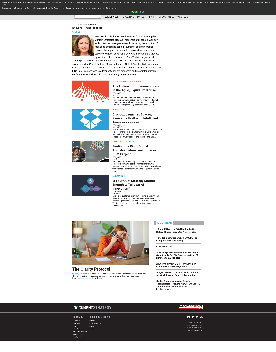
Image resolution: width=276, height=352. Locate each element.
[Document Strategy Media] (93, 307)
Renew (91, 326)
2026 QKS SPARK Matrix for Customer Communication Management (176, 265)
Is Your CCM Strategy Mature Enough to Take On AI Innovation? (133, 184)
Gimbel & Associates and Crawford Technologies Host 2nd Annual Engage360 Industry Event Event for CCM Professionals (178, 285)
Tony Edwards (81, 274)
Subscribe (92, 321)
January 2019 (118, 176)
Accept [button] (134, 12)
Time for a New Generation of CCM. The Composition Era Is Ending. (176, 239)
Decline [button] (142, 12)
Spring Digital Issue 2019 (123, 142)
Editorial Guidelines (80, 332)
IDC (141, 36)
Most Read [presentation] (164, 222)
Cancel (91, 329)
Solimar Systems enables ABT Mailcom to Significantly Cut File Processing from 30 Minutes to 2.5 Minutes (177, 255)
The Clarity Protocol (91, 269)
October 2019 (118, 110)
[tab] (164, 222)
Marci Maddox (87, 28)
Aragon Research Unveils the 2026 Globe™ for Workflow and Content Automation (178, 273)
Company (78, 317)
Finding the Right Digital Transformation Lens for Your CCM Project (134, 150)
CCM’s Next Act (164, 246)
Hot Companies (165, 17)
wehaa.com (198, 330)
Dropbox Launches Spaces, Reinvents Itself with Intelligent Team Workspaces (135, 118)
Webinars (182, 17)
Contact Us (77, 337)
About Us (76, 329)
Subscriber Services (100, 317)
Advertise (76, 321)
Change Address (95, 323)
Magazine (128, 17)
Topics (140, 17)
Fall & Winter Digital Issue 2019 (126, 82)
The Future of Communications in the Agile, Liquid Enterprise (135, 88)
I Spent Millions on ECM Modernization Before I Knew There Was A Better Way (176, 230)
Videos (75, 326)
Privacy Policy (78, 334)
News (151, 17)
